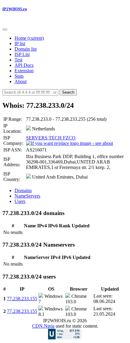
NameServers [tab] (27, 195)
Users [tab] (20, 201)
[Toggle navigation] (4, 29)
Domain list (26, 48)
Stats (19, 76)
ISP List (22, 54)
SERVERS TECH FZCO (51, 137)
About (21, 81)
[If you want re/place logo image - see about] (69, 143)
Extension (24, 70)
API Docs (24, 65)
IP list (20, 43)
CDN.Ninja (43, 326)
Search (68, 92)
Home (29, 38)
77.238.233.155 (22, 298)
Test (18, 59)
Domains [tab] (23, 190)
